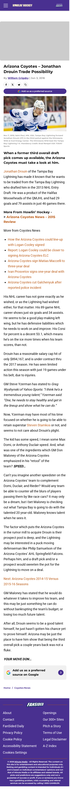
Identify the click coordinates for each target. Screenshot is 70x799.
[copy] (25, 84)
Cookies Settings (15, 752)
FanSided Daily (13, 726)
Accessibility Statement (20, 746)
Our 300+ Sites (53, 719)
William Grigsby (18, 78)
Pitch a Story (52, 726)
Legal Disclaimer (55, 739)
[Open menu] (6, 5)
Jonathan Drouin (15, 171)
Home (7, 687)
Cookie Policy (12, 739)
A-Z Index (50, 746)
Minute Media (21, 762)
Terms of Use (52, 733)
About (7, 713)
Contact (8, 719)
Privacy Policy (12, 733)
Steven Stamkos (39, 425)
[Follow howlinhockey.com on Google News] (61, 672)
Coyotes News (22, 687)
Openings (49, 713)
